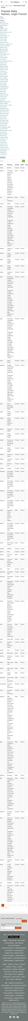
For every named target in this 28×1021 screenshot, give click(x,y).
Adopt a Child (12, 940)
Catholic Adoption (9, 995)
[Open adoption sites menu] (6, 2)
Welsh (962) (3, 150)
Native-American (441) (6, 105)
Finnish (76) (3, 71)
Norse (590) (3, 106)
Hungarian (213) (4, 86)
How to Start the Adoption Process (14, 990)
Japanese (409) (4, 95)
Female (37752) (4, 23)
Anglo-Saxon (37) (4, 35)
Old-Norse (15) (4, 115)
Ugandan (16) (3, 144)
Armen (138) (3, 40)
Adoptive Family (18, 953)
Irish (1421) (3, 89)
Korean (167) (3, 96)
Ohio (15, 974)
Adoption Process (19, 998)
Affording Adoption (9, 960)
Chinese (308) (4, 57)
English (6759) (4, 67)
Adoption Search (19, 960)
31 (3, 908)
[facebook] (10, 1017)
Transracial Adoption (8, 955)
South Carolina (16, 976)
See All (24, 921)
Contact (10, 934)
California (8, 966)
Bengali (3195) (4, 49)
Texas (22, 976)
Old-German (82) (4, 113)
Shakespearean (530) (5, 130)
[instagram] (14, 1017)
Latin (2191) (3, 98)
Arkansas (22, 964)
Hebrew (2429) (4, 81)
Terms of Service (18, 1009)
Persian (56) (3, 117)
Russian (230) (3, 123)
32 (6, 908)
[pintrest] (18, 1017)
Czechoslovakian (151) (6, 61)
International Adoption (19, 958)
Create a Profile (19, 918)
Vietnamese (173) (4, 149)
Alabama (10, 964)
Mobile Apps (13, 937)
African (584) (3, 30)
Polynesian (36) (4, 120)
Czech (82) (3, 59)
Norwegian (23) (4, 108)
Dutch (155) (3, 64)
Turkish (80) (3, 142)
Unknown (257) (4, 147)
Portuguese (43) (4, 122)
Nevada (21, 971)
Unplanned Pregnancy (8, 948)
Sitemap (22, 934)
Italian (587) (3, 93)
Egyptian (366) (4, 66)
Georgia (20, 966)
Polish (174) (3, 118)
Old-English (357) (4, 110)
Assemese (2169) (4, 45)
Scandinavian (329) (5, 127)
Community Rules (11, 1010)
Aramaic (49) (3, 39)
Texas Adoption (9, 950)
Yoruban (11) (3, 154)
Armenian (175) (4, 42)
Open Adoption (19, 943)
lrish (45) (2, 100)
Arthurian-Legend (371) (6, 44)
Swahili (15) (3, 135)
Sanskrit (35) (3, 125)
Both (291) (3, 22)
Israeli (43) (3, 91)
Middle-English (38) (5, 101)
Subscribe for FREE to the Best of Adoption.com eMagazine (11, 924)
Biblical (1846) (4, 51)
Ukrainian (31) (4, 145)
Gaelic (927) (3, 74)
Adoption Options (18, 988)
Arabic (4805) (3, 37)
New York (14, 971)
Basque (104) (3, 47)
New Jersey (7, 971)
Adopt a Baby (21, 940)
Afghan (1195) (3, 29)
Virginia (12, 979)
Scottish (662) (3, 128)
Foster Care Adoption (13, 945)
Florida (14, 966)
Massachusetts (7, 969)
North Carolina (8, 974)
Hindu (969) (3, 84)
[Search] (23, 2)
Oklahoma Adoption (20, 948)
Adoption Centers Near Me (16, 983)
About (4, 934)
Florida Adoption (18, 950)
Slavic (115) (3, 132)
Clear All (2, 18)
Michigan (14, 969)
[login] (26, 2)
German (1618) (4, 76)
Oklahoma (20, 974)
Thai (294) (2, 140)
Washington (19, 979)
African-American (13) (6, 32)
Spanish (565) (3, 133)
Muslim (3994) (4, 103)
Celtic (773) (3, 56)
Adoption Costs (9, 953)
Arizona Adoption (9, 943)
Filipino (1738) (4, 69)
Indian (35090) (4, 88)
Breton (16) (3, 52)
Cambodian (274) (4, 54)
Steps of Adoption (8, 993)
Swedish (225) (4, 137)
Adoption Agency (19, 955)
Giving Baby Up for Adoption (18, 985)
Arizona (16, 964)
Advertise (15, 934)
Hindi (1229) (3, 83)
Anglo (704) (3, 34)
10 (26, 905)
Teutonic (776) (4, 139)
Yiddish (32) (3, 152)
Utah (7, 979)
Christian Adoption (7, 958)
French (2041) (3, 73)
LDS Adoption (19, 995)
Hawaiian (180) (4, 79)
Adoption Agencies (14, 1000)
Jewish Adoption (8, 998)
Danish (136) (3, 62)
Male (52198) (3, 25)
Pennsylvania (6, 976)
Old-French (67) (4, 111)
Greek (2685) (3, 78)
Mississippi (22, 969)
